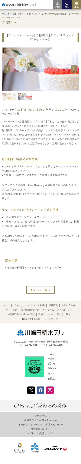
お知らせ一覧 (39, 290)
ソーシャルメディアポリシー (57, 310)
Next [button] (73, 72)
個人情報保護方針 (30, 310)
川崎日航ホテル (19, 5)
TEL (67, 7)
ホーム (6, 305)
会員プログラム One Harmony (40, 420)
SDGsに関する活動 (30, 319)
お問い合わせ (68, 305)
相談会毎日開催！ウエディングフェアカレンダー (34, 267)
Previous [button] (7, 72)
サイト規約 (11, 310)
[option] (40, 69)
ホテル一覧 (40, 415)
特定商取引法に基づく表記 (21, 314)
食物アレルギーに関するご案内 (54, 314)
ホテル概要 (39, 305)
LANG (57, 7)
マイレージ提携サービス (40, 433)
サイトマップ (51, 319)
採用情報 (53, 305)
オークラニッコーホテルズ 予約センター (40, 424)
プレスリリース (21, 305)
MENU (76, 7)
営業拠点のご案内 (40, 428)
